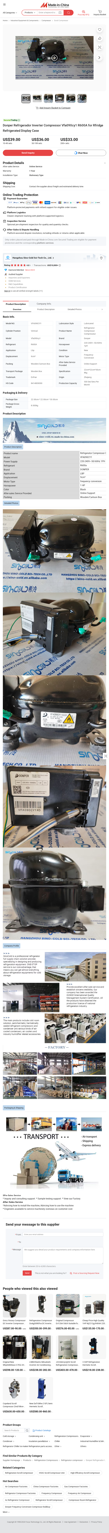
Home (5, 20)
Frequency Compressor (52, 1493)
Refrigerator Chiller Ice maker (15, 1446)
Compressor (46, 20)
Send (27, 1273)
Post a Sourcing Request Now (84, 1273)
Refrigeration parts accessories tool (44, 1446)
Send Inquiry (28, 152)
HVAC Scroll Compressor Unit (52, 1472)
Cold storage (8, 1436)
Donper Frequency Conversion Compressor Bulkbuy (27, 1506)
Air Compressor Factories (16, 1486)
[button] (97, 309)
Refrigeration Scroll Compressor (19, 1472)
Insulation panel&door (38, 1441)
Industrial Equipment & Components (24, 20)
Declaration (83, 1522)
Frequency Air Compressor (79, 1493)
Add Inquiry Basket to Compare (54, 107)
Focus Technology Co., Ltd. (36, 1522)
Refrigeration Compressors (66, 1436)
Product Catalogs (43, 1430)
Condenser (7, 1441)
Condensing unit (36, 1436)
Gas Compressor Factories (76, 1486)
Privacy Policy (96, 1522)
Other (56, 1446)
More (5, 1512)
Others (83, 1446)
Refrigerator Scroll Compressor (49, 1500)
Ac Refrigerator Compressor (17, 1500)
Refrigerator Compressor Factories (20, 1493)
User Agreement (70, 1522)
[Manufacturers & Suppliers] (54, 5)
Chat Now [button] (83, 153)
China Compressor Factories (45, 1486)
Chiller (57, 1441)
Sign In (7, 291)
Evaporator (85, 1436)
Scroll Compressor (61, 20)
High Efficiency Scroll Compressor (85, 1472)
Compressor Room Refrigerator (82, 1500)
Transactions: (47, 265)
